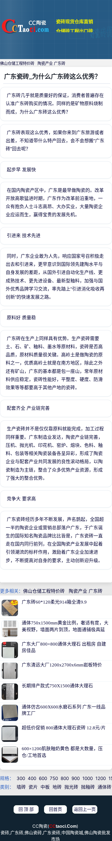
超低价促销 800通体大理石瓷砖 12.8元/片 (64, 727)
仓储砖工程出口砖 (74, 27)
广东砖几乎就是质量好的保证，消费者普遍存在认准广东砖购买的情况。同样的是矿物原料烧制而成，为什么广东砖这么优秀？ (55, 103)
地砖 (57, 787)
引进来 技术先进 (24, 235)
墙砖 (21, 787)
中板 (45, 787)
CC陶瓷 (40, 826)
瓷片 (33, 787)
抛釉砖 (88, 787)
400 (32, 778)
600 (43, 778)
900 (75, 778)
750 (54, 778)
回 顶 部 (26, 809)
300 (21, 778)
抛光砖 (71, 787)
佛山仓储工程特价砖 (17, 63)
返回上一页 (85, 809)
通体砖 (104, 787)
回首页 (55, 809)
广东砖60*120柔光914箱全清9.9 (54, 602)
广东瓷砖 (51, 832)
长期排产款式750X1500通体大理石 (57, 685)
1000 (87, 778)
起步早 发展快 (21, 169)
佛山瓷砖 (33, 832)
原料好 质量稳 (21, 317)
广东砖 (59, 63)
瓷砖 (5, 832)
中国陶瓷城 (72, 832)
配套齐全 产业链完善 (28, 408)
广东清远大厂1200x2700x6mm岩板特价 (62, 665)
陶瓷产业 (45, 63)
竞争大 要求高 (21, 498)
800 (65, 778)
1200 (100, 778)
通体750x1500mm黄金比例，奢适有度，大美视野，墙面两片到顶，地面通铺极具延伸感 (65, 629)
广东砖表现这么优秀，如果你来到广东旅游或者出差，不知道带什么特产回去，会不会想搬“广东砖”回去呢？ (55, 141)
